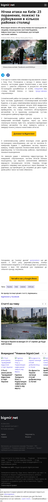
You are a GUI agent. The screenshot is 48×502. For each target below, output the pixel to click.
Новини (4, 437)
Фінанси (28, 437)
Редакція (31, 458)
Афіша (3, 434)
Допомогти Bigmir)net (24, 133)
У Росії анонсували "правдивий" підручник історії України (7, 376)
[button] (42, 304)
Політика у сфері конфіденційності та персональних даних (21, 463)
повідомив (38, 88)
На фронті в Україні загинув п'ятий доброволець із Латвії (35, 376)
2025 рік (31, 287)
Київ (16, 287)
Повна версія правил (9, 485)
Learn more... (26, 499)
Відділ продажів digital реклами (27, 467)
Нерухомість (30, 434)
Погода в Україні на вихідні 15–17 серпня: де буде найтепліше (23, 342)
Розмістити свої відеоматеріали (20, 460)
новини (22, 287)
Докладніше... (9, 494)
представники (41, 91)
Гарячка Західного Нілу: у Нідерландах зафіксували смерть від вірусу (21, 382)
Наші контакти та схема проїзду (13, 458)
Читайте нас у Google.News (24, 278)
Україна (9, 287)
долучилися (34, 260)
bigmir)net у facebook (10, 297)
